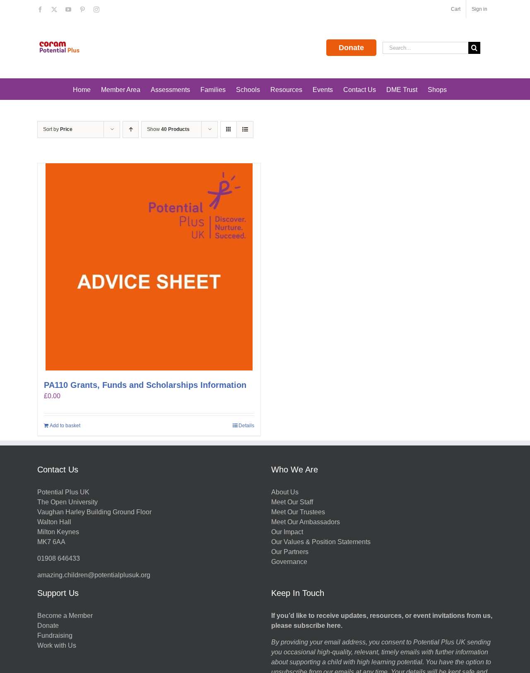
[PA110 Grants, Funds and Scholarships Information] (149, 266)
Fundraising (54, 635)
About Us (285, 492)
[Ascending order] (131, 129)
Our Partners (289, 551)
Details (246, 425)
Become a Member (65, 615)
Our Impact (288, 531)
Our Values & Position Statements (321, 541)
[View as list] (245, 129)
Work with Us (56, 645)
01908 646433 (58, 558)
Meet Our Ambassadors (305, 521)
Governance (289, 561)
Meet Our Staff (292, 502)
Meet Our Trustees (298, 512)
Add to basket (65, 425)
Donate (351, 48)
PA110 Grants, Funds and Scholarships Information (145, 385)
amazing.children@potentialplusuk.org (93, 575)
